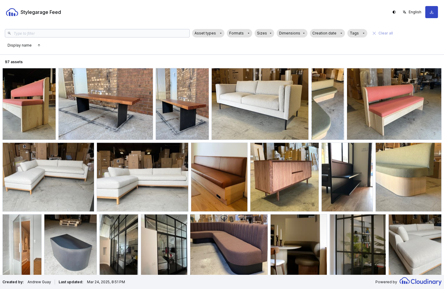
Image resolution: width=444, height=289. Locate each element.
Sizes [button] (262, 33)
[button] (208, 33)
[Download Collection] (431, 12)
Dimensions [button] (289, 33)
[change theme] (394, 12)
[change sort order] (38, 45)
